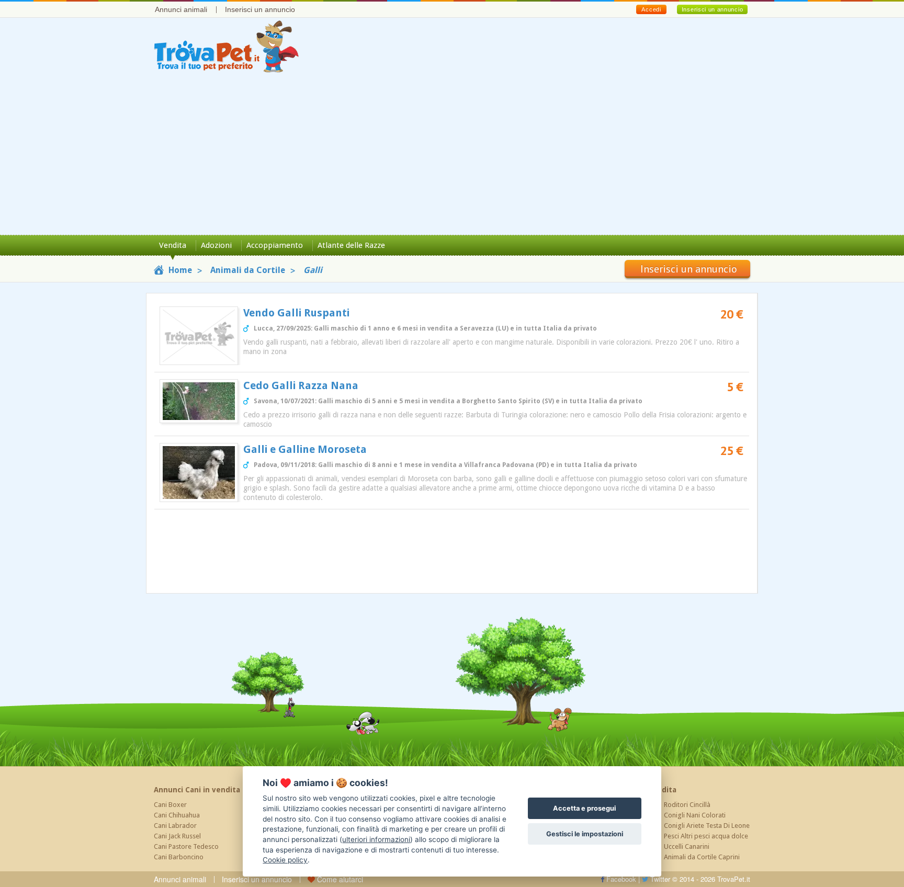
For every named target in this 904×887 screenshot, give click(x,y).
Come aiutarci (339, 879)
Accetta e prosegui (584, 808)
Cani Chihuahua (177, 815)
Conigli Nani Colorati (695, 815)
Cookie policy (285, 860)
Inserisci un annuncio (260, 9)
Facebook (620, 879)
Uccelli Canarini (686, 846)
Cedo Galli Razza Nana (300, 385)
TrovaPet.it (733, 879)
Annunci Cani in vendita (197, 790)
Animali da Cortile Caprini (702, 857)
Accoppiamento (274, 245)
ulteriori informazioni (376, 839)
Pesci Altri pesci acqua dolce (706, 836)
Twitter (659, 879)
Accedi (651, 9)
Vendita (172, 245)
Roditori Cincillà (687, 805)
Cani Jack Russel (177, 836)
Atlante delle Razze (351, 245)
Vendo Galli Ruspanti (296, 312)
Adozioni (216, 245)
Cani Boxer (170, 805)
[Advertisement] (452, 156)
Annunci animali (181, 9)
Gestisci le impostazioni (584, 834)
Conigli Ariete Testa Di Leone (707, 825)
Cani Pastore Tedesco (186, 846)
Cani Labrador (175, 825)
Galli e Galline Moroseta (305, 449)
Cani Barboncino (179, 857)
